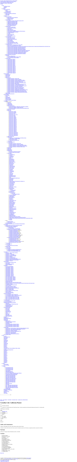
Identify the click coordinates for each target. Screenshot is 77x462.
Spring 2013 (5, 353)
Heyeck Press (11, 187)
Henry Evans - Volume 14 (13, 122)
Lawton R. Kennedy (12, 195)
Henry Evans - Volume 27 (13, 130)
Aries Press (10, 155)
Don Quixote (7, 14)
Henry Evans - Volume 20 (13, 127)
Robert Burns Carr (8, 311)
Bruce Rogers (9, 149)
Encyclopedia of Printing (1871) (12, 24)
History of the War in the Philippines (11, 13)
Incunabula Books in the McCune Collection (13, 237)
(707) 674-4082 (16, 458)
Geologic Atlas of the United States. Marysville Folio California (16, 49)
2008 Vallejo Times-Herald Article (10, 375)
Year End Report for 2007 (9, 369)
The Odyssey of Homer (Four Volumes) (14, 151)
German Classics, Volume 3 (11, 60)
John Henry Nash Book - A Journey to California (14, 79)
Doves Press (9, 109)
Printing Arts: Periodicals (7, 293)
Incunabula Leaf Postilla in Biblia (14, 232)
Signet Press (11, 207)
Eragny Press (11, 180)
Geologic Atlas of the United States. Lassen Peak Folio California (16, 48)
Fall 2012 (5, 354)
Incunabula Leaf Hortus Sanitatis (13, 236)
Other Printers (9, 153)
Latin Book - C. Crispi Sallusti (10, 254)
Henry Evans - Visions (12, 116)
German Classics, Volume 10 (11, 66)
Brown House (11, 164)
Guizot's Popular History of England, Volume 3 (12, 325)
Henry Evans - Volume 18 (13, 125)
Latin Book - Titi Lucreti (9, 260)
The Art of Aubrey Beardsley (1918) (11, 262)
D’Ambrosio (11, 174)
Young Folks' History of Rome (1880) (12, 43)
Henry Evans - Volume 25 (13, 129)
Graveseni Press (11, 183)
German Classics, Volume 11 (11, 67)
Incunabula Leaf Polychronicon (13, 234)
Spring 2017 (5, 345)
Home (3, 5)
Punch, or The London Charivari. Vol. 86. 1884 (12, 298)
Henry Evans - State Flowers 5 (13, 135)
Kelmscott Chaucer (8, 98)
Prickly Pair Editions (12, 203)
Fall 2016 (5, 346)
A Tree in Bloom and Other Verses (14, 140)
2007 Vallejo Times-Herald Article (10, 376)
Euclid (7, 10)
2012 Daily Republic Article (10, 372)
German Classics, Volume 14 (11, 69)
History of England (10, 40)
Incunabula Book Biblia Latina (13, 240)
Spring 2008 (5, 361)
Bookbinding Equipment (9, 305)
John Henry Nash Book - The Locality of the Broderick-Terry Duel (16, 85)
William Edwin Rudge (12, 215)
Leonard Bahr (11, 157)
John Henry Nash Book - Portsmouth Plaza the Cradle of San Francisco (17, 89)
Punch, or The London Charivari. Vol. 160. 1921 (12, 299)
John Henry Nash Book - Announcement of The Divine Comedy (16, 82)
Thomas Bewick (8, 74)
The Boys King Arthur (10, 41)
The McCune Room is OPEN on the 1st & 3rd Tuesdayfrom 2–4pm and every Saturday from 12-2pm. (8, 2)
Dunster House (11, 178)
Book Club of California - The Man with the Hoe (16, 107)
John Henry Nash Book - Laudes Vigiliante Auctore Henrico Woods (17, 91)
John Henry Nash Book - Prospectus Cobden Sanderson (15, 88)
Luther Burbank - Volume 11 (10, 275)
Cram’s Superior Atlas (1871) (11, 25)
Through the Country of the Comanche (14, 216)
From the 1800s (8, 248)
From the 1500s (8, 244)
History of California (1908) (10, 289)
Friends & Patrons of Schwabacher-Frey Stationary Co (17, 181)
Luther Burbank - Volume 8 (10, 272)
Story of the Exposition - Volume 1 (11, 276)
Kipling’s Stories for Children (11, 30)
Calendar (3, 363)
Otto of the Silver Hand (10, 34)
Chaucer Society (11, 167)
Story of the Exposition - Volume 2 (11, 277)
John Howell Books (12, 190)
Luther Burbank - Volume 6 (10, 271)
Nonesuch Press (9, 147)
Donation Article (8, 388)
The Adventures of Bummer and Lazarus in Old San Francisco (16, 31)
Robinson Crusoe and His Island (12, 39)
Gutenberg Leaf (9, 243)
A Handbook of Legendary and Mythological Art (14, 249)
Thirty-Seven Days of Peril (13, 139)
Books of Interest (6, 94)
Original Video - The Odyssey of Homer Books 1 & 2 (13, 331)
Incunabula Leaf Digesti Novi (13, 231)
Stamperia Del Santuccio (12, 209)
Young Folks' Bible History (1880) (12, 42)
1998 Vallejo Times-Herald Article (10, 379)
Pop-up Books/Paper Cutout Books (11, 54)
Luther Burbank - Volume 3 (10, 268)
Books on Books (6, 261)
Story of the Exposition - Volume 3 (11, 278)
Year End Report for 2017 (9, 367)
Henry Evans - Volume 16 (13, 124)
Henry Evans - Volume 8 (12, 117)
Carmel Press (11, 165)
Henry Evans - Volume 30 (13, 131)
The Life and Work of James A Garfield (13, 57)
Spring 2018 (5, 344)
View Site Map (2, 460)
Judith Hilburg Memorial (9, 371)
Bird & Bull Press (11, 159)
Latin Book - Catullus (9, 253)
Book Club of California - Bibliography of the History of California (18, 106)
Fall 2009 (5, 359)
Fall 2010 (5, 357)
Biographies (7, 55)
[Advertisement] (16, 397)
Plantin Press (9, 148)
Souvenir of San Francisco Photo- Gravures (12, 290)
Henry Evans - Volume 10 (13, 119)
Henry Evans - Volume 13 (13, 121)
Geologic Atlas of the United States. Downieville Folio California (16, 47)
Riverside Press (9, 150)
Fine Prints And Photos (7, 307)
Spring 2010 (5, 358)
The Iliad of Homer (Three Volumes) (14, 152)
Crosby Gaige (11, 173)
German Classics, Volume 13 (11, 68)
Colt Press (10, 172)
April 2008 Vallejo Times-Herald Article (11, 374)
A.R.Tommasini (11, 211)
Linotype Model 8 (8, 304)
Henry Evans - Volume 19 (13, 126)
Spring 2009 (5, 360)
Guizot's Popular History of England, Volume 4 (12, 326)
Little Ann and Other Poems (11, 27)
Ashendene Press (9, 104)
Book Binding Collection (7, 318)
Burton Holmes (8, 75)
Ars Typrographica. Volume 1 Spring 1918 (12, 294)
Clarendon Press (11, 170)
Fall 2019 (5, 339)
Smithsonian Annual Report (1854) (12, 21)
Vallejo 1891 (7, 314)
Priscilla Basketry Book (9, 281)
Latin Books (5, 251)
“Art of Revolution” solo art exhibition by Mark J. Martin (12, 348)
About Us (3, 365)
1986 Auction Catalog (9, 383)
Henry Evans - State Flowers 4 (13, 134)
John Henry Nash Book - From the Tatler (13, 78)
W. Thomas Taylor (12, 213)
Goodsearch (5, 390)
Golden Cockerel (9, 35)
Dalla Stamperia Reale (12, 176)
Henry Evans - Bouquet (12, 112)
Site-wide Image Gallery (7, 334)
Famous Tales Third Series (11, 37)
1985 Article (7, 384)
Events (3, 335)
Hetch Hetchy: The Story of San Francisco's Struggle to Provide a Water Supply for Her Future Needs (20, 283)
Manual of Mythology (9, 264)
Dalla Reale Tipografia (12, 175)
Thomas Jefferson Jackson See (10, 93)
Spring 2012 (5, 355)
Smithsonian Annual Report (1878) (12, 22)
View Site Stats (7, 460)
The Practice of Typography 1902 (10, 300)
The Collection (5, 399)
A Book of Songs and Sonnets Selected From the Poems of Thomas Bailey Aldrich (21, 218)
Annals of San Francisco (9, 280)
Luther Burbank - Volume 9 (10, 273)
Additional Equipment (9, 306)
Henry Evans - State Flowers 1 (13, 132)
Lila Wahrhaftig (11, 214)
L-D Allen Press (11, 191)
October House (11, 199)
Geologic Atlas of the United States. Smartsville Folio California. (16, 53)
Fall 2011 (5, 356)
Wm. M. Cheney (11, 168)
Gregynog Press (11, 185)
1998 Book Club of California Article (11, 378)
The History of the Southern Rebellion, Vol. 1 (13, 250)
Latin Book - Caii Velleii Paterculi (10, 257)
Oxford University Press (12, 200)
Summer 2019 (6, 340)
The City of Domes (8, 285)
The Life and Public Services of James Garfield (14, 56)
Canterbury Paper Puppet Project (8, 349)
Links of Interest (8, 370)
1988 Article (7, 382)
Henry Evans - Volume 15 (13, 123)
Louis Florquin (8, 310)
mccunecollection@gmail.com (8, 458)
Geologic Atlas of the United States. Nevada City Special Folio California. (17, 51)
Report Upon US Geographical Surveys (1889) (14, 45)
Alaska (7, 312)
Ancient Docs (8, 323)
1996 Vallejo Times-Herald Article (10, 380)
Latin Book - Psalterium (9, 256)
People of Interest (6, 73)
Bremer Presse (11, 162)
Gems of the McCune (7, 9)
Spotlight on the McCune (7, 12)
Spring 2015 (5, 350)
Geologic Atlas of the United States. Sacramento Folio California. (16, 52)
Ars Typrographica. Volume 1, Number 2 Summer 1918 (13, 295)
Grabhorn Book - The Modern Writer (14, 138)
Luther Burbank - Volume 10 (10, 274)
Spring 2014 (5, 352)
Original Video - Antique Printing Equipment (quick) (13, 329)
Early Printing (6, 224)
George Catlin (13, 193)
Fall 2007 (5, 362)
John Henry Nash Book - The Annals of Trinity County (15, 81)
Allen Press (9, 102)
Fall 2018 (5, 342)
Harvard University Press (12, 186)
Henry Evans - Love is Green (13, 114)
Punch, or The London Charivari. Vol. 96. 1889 (12, 296)
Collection (3, 8)
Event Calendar (6, 364)
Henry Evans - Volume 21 (13, 128)
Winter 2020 (5, 338)
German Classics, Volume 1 (11, 59)
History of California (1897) (10, 288)
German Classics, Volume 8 (11, 64)
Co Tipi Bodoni (11, 171)
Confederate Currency (9, 322)
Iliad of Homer (8, 97)
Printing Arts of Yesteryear (7, 301)
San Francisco (8, 313)
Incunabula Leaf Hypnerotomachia (14, 235)
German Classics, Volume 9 (11, 65)
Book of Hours (11, 227)
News (5, 366)
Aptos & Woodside (12, 154)
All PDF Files (6, 319)
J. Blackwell (11, 189)
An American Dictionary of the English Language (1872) (15, 20)
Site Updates (5, 393)
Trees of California (8, 291)
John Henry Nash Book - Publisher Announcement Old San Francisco (17, 92)
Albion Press (7, 303)
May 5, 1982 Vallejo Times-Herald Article (12, 386)
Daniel (10, 177)
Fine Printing (9, 399)
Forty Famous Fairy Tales (11, 38)
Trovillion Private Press (12, 212)
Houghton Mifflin (11, 188)
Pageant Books (11, 201)
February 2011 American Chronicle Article (12, 373)
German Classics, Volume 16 (11, 70)
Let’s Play (8, 33)
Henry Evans (9, 110)
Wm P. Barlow (11, 158)
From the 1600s (8, 246)
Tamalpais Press (11, 210)
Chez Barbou (11, 169)
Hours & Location (6, 391)
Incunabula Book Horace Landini (14, 239)
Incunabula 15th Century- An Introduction (12, 226)
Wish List (5, 392)
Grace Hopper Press (12, 182)
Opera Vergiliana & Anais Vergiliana (11, 100)
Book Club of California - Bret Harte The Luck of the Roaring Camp (19, 108)
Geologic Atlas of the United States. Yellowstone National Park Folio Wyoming (18, 50)
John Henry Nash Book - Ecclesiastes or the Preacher (15, 86)
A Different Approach (7, 6)
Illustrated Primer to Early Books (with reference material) (14, 225)
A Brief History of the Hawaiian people (11, 284)
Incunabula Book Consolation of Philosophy (15, 241)
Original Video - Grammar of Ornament (11, 330)
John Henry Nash (8, 77)
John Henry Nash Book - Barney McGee (13, 83)
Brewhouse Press (11, 163)
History (5, 7)
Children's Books (8, 26)
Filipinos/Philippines (8, 16)
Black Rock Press (11, 160)
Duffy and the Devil (10, 29)
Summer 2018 (6, 343)
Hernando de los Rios (10, 18)
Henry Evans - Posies (12, 115)
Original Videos (6, 327)
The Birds (10, 219)
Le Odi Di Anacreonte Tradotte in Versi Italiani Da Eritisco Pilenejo (15, 223)
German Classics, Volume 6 (11, 63)
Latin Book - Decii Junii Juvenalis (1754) (11, 258)
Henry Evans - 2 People (12, 111)
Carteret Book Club (12, 166)
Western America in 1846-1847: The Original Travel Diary (17, 217)
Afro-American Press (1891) (10, 292)
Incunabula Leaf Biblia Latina (13, 230)
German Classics (8, 58)
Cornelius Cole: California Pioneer (23, 399)
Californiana (5, 265)
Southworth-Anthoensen (12, 208)
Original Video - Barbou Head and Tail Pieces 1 (12, 333)
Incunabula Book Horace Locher (14, 242)
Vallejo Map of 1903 (8, 315)
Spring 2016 (5, 347)
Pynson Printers (11, 205)
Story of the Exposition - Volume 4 (11, 279)
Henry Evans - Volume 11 (13, 120)
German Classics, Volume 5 (11, 62)
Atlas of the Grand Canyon (11, 222)
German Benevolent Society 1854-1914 (11, 287)
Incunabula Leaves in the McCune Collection (13, 229)
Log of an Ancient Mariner (9, 266)
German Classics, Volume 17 (11, 71)
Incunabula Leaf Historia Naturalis (14, 233)
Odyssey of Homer (8, 99)
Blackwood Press (11, 161)
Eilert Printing (11, 179)
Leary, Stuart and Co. (12, 192)
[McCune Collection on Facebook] (76, 1)
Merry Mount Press (12, 197)
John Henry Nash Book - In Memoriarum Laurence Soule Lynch (16, 90)
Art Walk (5, 336)
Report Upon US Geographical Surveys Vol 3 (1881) (14, 44)
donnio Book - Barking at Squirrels (11, 321)
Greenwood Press (11, 184)
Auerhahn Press (11, 156)
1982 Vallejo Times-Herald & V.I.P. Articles (12, 387)
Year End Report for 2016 (9, 368)
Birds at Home (9, 28)
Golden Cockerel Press (10, 136)
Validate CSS (7, 461)
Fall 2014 (5, 351)
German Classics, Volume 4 (11, 61)
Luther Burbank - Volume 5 (10, 270)
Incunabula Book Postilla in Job (13, 238)
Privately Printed (11, 204)
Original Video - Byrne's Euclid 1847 (11, 332)
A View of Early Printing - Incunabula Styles (13, 228)
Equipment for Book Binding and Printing (10, 302)
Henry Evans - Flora (12, 113)
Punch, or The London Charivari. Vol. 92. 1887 (12, 297)
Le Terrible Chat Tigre (10, 32)
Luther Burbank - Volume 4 (10, 269)
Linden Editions (11, 196)
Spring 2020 (5, 337)
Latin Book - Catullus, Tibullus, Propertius (12, 252)
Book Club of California (10, 105)
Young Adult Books (8, 36)
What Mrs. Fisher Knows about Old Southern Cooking (13, 282)
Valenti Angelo (9, 103)
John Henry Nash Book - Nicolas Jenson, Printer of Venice (15, 87)
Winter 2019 (5, 341)
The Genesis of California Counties (11, 286)
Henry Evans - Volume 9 (12, 118)
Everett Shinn (8, 309)
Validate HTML (2, 461)
